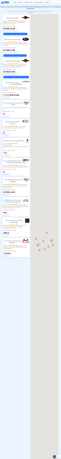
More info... (6, 97)
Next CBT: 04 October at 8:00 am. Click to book (15, 33)
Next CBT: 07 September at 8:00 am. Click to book (16, 77)
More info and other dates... (10, 31)
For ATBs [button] (46, 2)
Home (14, 2)
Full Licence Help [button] (28, 2)
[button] (51, 241)
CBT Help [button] (19, 2)
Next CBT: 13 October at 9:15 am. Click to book (15, 55)
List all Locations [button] (38, 2)
